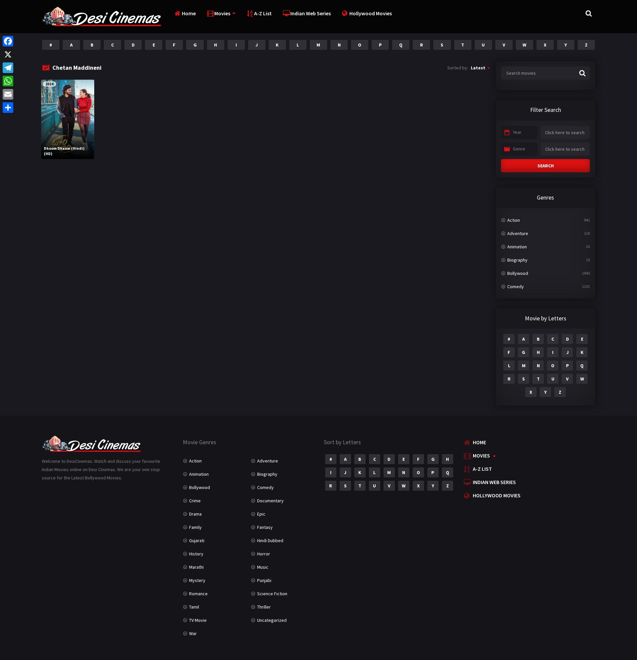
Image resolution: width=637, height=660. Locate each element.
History (196, 554)
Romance (198, 594)
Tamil (194, 607)
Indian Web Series (310, 13)
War (193, 633)
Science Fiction (272, 594)
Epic (261, 514)
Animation (517, 247)
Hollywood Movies (370, 13)
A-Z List (263, 13)
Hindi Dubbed (270, 540)
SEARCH (545, 166)
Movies (222, 13)
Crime (195, 501)
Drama (195, 514)
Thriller (264, 607)
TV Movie (198, 620)
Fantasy (265, 527)
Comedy (515, 286)
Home (189, 13)
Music (262, 567)
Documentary (270, 501)
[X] (8, 54)
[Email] (8, 94)
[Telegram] (8, 67)
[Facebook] (8, 41)
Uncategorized (272, 620)
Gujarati (196, 540)
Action (513, 220)
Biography (517, 260)
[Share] (8, 107)
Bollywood (517, 273)
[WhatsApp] (8, 81)
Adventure (517, 233)
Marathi (196, 567)
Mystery (197, 580)
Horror (263, 554)
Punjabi (264, 580)
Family (195, 527)
